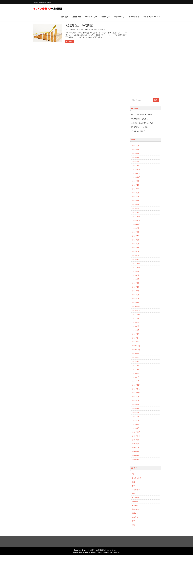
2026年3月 (136, 157)
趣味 (133, 525)
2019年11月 (136, 436)
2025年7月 (136, 189)
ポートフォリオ (91, 17)
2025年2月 (136, 208)
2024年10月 (136, 224)
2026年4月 (136, 154)
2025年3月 (136, 205)
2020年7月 (136, 405)
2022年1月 (135, 342)
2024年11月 (136, 220)
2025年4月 (136, 201)
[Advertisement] (145, 57)
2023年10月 (136, 267)
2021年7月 (135, 357)
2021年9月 (135, 354)
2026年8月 (136, 146)
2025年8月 (136, 185)
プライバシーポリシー (151, 17)
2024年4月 (136, 248)
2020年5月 (136, 412)
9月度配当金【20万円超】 (80, 25)
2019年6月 (136, 456)
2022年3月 (136, 334)
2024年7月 (136, 236)
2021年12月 (136, 346)
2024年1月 (135, 259)
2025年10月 (136, 177)
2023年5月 (136, 287)
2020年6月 (136, 408)
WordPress (86, 552)
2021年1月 (135, 381)
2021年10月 (136, 350)
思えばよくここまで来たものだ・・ (143, 123)
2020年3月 (136, 420)
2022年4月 (136, 330)
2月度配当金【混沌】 (138, 131)
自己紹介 (64, 17)
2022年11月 (136, 310)
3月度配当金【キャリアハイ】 (141, 127)
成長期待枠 (136, 490)
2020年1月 (135, 428)
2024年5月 (136, 244)
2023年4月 (136, 291)
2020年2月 (136, 424)
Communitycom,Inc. (112, 552)
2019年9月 (136, 444)
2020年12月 (136, 385)
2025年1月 (135, 212)
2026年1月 (135, 165)
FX (133, 474)
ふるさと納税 (136, 478)
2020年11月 (136, 389)
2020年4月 (136, 416)
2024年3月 (136, 252)
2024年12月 (136, 216)
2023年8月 (136, 275)
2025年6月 (136, 193)
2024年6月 (136, 240)
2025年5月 (136, 197)
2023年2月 (136, 299)
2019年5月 (136, 459)
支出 (133, 494)
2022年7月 (135, 322)
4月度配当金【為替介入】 (140, 119)
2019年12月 (136, 432)
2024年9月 (136, 228)
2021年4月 (135, 369)
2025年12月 (136, 169)
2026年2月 (136, 161)
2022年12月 (136, 306)
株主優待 (135, 501)
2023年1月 (135, 303)
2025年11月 (136, 173)
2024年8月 (136, 232)
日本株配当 (94, 29)
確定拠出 (135, 505)
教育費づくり (119, 17)
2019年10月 (136, 440)
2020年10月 (136, 393)
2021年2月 (135, 377)
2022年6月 (136, 326)
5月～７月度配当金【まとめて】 (142, 115)
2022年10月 (136, 314)
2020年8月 (136, 401)
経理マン (135, 513)
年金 (133, 486)
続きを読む (69, 41)
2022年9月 (136, 318)
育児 (133, 521)
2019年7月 (135, 452)
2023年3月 (136, 295)
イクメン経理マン (71, 29)
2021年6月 (135, 361)
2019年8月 (136, 448)
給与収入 (135, 517)
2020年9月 (136, 397)
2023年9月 (136, 271)
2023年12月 (136, 263)
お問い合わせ (134, 17)
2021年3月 (135, 373)
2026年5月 (136, 150)
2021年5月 (135, 365)
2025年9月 (136, 181)
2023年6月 (136, 283)
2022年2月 (135, 338)
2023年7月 (136, 279)
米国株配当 (101, 29)
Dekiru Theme (97, 552)
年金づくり (106, 17)
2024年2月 (136, 255)
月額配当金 (76, 17)
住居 (133, 482)
